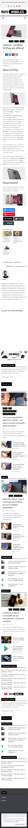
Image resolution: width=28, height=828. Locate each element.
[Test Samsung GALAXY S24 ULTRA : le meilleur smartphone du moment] (6, 445)
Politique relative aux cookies (12, 821)
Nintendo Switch (18, 495)
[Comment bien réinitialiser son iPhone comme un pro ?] (6, 537)
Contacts (3, 800)
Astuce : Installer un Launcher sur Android (18, 657)
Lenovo (16, 41)
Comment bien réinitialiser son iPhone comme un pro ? (19, 536)
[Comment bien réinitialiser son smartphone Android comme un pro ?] (6, 548)
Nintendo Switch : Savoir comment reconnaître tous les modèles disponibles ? (13, 503)
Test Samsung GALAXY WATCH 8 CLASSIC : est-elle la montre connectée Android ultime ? (14, 421)
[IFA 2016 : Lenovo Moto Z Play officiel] (7, 247)
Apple (10, 609)
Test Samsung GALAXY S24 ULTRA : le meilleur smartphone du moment (16, 3)
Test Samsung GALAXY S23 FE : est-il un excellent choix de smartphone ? (18, 467)
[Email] (16, 54)
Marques (22, 41)
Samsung (5, 408)
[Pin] (13, 54)
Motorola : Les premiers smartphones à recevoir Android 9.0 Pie (17, 240)
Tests (10, 408)
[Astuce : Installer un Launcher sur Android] (6, 658)
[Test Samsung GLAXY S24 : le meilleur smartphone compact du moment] (6, 456)
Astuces (10, 495)
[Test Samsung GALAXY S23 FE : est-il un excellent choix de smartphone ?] (6, 468)
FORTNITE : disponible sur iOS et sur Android (18, 639)
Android (11, 41)
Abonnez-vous (6, 384)
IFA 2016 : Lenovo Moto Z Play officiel (6, 252)
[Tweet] (10, 54)
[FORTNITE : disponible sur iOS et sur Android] (6, 640)
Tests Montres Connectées (9, 414)
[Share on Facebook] (6, 54)
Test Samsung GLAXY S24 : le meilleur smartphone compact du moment (19, 455)
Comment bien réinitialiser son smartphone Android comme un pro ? (18, 547)
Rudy (12, 51)
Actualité (5, 41)
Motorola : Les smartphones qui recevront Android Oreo (6, 239)
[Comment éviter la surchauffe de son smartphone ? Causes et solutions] (14, 600)
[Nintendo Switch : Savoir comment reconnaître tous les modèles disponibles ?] (14, 486)
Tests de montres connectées (9, 411)
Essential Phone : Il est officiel (11, 262)
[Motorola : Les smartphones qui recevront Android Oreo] (7, 233)
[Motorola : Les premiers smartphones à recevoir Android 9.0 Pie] (17, 233)
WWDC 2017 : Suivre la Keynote (16, 266)
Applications (16, 609)
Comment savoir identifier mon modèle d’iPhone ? (18, 526)
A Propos (3, 797)
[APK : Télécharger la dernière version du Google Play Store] (6, 649)
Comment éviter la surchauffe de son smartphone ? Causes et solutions (13, 617)
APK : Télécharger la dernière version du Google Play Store (18, 648)
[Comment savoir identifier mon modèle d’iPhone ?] (6, 527)
